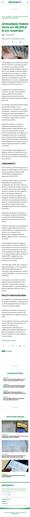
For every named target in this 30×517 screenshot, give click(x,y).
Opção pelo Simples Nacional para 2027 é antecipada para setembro (14, 386)
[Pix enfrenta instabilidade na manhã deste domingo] (15, 466)
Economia (9, 16)
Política (5, 390)
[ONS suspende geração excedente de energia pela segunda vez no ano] (15, 446)
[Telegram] (20, 42)
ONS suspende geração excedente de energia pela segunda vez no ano (13, 456)
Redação (11, 35)
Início (3, 16)
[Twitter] (12, 42)
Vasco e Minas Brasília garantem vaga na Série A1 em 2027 (13, 399)
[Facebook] (8, 42)
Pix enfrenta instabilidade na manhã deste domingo (13, 476)
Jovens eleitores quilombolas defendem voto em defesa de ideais (14, 392)
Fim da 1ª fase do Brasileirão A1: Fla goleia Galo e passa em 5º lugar (14, 380)
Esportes (6, 378)
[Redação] (4, 35)
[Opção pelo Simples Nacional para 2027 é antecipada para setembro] (15, 426)
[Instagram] (4, 495)
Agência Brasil (11, 340)
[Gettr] (24, 42)
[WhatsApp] (16, 42)
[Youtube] (9, 495)
